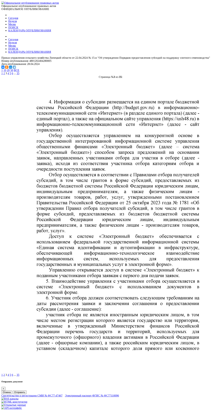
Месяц (12, 24)
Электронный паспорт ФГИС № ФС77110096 (92, 395)
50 (11, 70)
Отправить (19, 392)
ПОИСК (13, 27)
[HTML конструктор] (14, 401)
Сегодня (13, 18)
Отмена (7, 392)
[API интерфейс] (11, 408)
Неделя (12, 21)
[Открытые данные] (13, 404)
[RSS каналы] (9, 398)
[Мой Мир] (10, 67)
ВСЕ (16, 70)
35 (18, 73)
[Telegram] (14, 67)
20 (8, 70)
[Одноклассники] (6, 67)
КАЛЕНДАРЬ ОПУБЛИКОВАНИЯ (29, 30)
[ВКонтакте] (2, 67)
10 (4, 70)
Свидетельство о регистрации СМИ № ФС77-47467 (32, 395)
